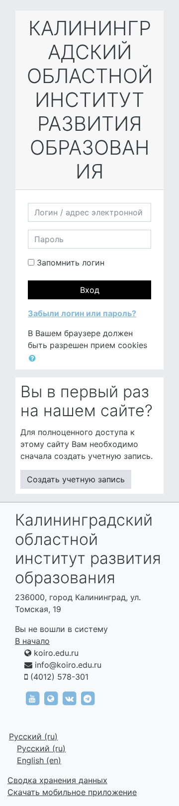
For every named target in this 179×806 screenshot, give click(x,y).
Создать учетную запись (76, 479)
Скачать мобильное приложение (72, 792)
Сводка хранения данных (57, 780)
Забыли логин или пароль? (82, 313)
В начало (32, 641)
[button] (34, 358)
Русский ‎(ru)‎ (33, 736)
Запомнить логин (70, 263)
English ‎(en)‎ (39, 760)
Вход (89, 290)
